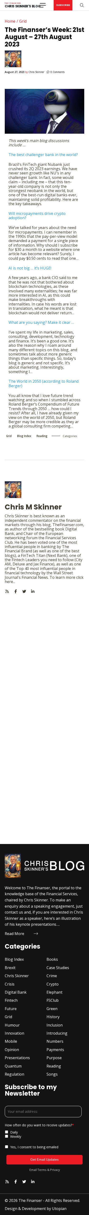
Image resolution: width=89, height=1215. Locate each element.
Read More (14, 933)
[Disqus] (44, 653)
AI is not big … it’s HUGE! (30, 268)
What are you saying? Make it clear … (41, 322)
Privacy (55, 1170)
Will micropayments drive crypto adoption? (37, 215)
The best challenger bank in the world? (43, 154)
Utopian (59, 1208)
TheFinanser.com (67, 524)
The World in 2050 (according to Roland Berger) (44, 383)
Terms (42, 1170)
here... (10, 581)
